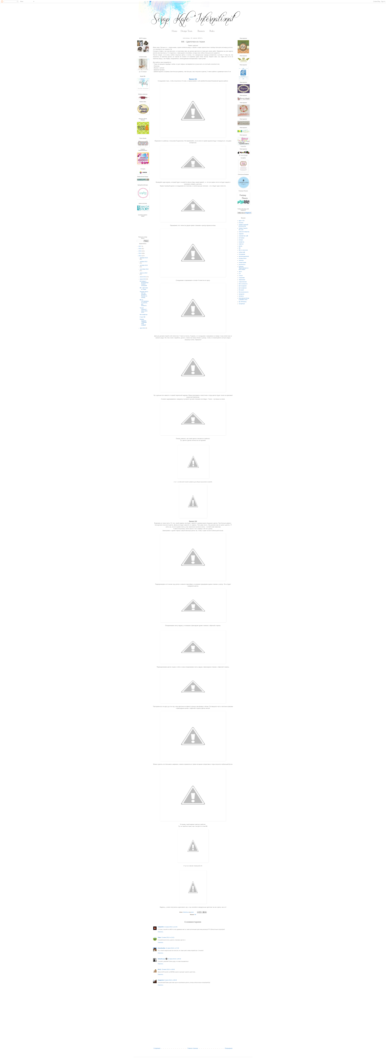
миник (240, 246)
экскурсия (241, 294)
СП (240, 273)
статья (241, 275)
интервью (241, 238)
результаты (242, 264)
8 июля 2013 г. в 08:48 (170, 980)
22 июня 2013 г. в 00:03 (174, 959)
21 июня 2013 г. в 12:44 (170, 927)
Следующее (156, 1048)
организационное (244, 256)
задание (241, 233)
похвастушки (242, 262)
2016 (140, 248)
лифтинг (241, 244)
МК (195, 914)
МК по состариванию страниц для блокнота (144, 302)
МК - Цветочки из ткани (144, 288)
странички (242, 277)
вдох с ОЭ (241, 220)
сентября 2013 (144, 269)
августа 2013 (143, 273)
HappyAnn (161, 980)
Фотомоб (241, 290)
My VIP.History (242, 301)
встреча (241, 222)
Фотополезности (243, 292)
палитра (241, 260)
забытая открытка (244, 231)
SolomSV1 (161, 927)
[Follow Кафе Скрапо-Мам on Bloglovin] (244, 213)
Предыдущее (229, 1048)
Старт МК (142, 317)
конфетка (241, 242)
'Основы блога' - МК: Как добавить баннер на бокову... (144, 294)
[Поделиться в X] (202, 912)
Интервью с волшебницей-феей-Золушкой (144, 283)
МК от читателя (243, 250)
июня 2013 (143, 279)
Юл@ (159, 969)
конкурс (241, 240)
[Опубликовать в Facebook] (204, 912)
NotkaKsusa (161, 959)
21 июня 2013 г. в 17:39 (172, 948)
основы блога (242, 258)
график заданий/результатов (243, 225)
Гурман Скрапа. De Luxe (243, 229)
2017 (140, 246)
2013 (140, 255)
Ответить (160, 932)
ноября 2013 (143, 261)
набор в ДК (242, 252)
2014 (140, 253)
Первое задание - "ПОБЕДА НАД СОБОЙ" (143, 322)
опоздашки (242, 254)
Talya (159, 937)
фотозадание (243, 286)
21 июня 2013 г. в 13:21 (167, 937)
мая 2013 (143, 328)
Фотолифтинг (143, 314)
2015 (140, 251)
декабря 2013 (144, 257)
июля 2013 (143, 276)
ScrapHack (242, 303)
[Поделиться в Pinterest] (206, 912)
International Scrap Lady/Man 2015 (244, 299)
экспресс (241, 296)
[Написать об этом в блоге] (200, 912)
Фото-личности (243, 284)
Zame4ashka (161, 948)
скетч (240, 271)
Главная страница (192, 1048)
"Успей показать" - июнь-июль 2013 (143, 310)
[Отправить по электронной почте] (198, 912)
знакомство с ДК (243, 236)
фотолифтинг (243, 288)
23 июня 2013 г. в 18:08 (168, 969)
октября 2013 (144, 265)
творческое (242, 279)
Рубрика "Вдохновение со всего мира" (243, 268)
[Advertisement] (193, 1031)
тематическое (243, 282)
